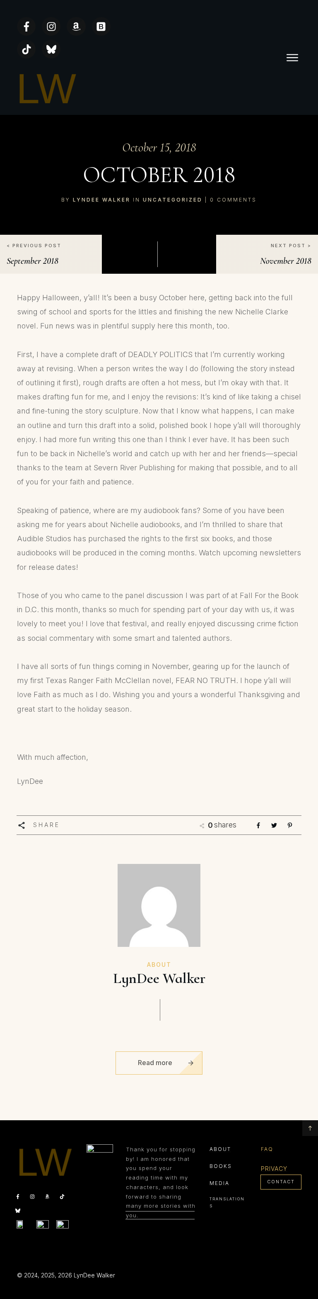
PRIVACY (274, 1168)
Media (219, 1183)
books (221, 1166)
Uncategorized (172, 200)
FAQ (267, 1149)
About (220, 1149)
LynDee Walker (101, 200)
